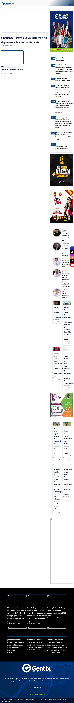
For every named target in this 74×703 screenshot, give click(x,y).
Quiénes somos (43, 699)
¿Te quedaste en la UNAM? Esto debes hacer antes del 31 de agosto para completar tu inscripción (16, 645)
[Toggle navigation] (70, 4)
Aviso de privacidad (55, 699)
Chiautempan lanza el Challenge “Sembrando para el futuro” (12, 69)
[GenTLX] (37, 672)
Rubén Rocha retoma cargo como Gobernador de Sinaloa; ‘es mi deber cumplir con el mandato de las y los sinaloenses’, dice (57, 645)
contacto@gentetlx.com (37, 694)
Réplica (65, 699)
